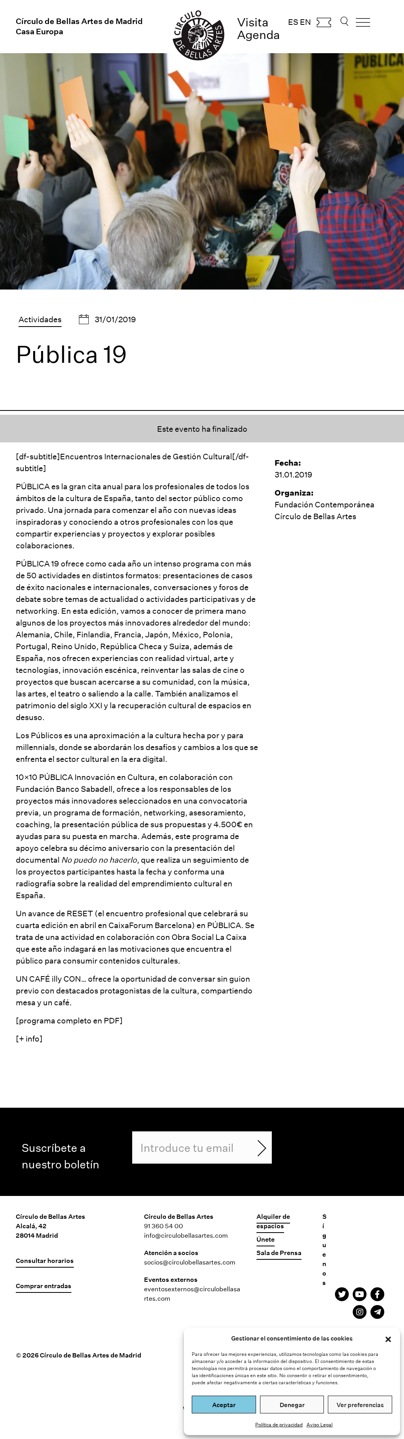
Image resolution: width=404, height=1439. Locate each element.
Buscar (344, 24)
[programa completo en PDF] (69, 1020)
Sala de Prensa (278, 1252)
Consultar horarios (45, 1260)
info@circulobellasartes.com (186, 1235)
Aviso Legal (320, 1424)
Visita (253, 22)
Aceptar (224, 1405)
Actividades (40, 319)
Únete (265, 1239)
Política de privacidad (279, 1424)
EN (305, 22)
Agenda (258, 34)
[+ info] (29, 1038)
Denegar (292, 1405)
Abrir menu (363, 25)
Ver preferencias (360, 1405)
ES (293, 22)
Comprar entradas (324, 25)
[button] (388, 1338)
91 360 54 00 (163, 1226)
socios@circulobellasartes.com (190, 1262)
